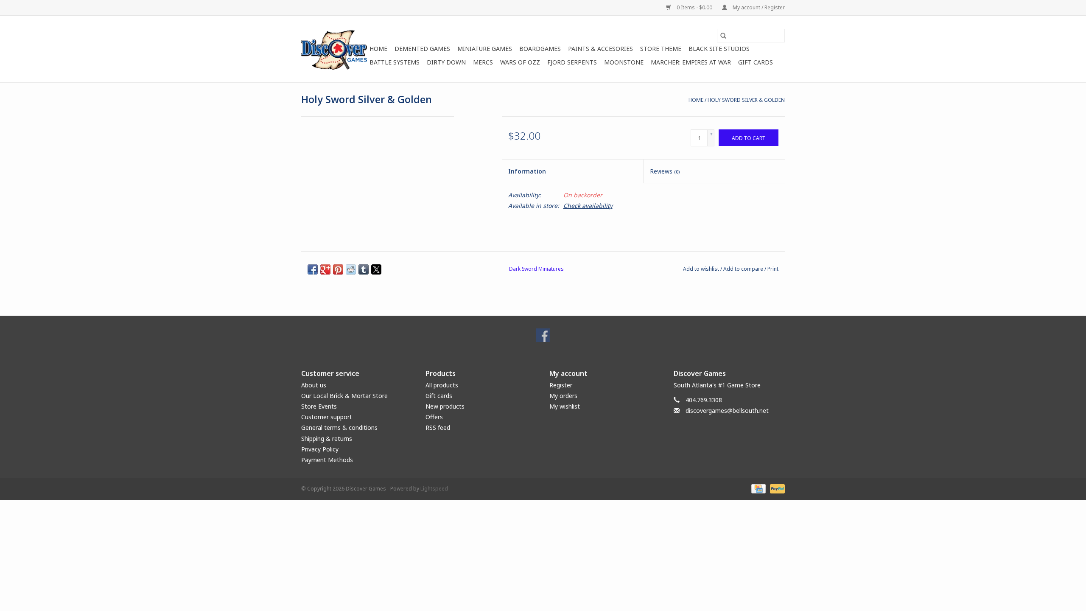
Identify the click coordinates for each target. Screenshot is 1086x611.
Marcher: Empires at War (691, 62)
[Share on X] (376, 269)
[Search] (723, 35)
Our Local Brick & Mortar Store (344, 396)
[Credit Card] (757, 488)
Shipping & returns (326, 438)
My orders (563, 396)
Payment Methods (327, 460)
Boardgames (540, 49)
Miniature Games (484, 49)
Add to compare (743, 268)
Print (772, 268)
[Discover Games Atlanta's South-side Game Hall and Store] (334, 49)
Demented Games (422, 49)
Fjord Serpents (572, 62)
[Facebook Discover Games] (543, 335)
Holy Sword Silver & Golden (746, 100)
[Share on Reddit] (351, 269)
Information (527, 171)
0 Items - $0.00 (694, 7)
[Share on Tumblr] (363, 269)
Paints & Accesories (600, 49)
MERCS (483, 62)
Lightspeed (434, 488)
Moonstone (624, 62)
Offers (434, 417)
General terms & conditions (339, 427)
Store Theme (660, 49)
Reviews (665, 171)
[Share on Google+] (325, 269)
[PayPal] (776, 488)
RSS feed (437, 427)
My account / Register (758, 7)
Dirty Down (446, 62)
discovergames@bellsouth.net (727, 410)
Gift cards (755, 62)
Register (560, 385)
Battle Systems (394, 62)
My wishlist (564, 406)
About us (313, 385)
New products (445, 406)
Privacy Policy (320, 449)
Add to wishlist (701, 268)
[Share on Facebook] (313, 269)
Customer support (326, 417)
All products (441, 385)
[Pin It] (338, 269)
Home (378, 49)
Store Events (319, 406)
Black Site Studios (719, 49)
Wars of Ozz (520, 62)
